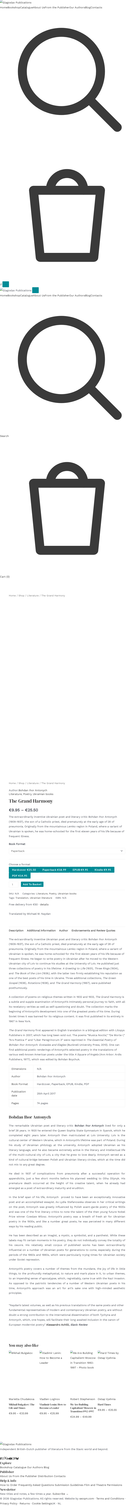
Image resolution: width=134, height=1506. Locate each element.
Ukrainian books (43, 794)
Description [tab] (16, 930)
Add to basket (32, 884)
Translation (22, 898)
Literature (33, 595)
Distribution (45, 1476)
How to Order (8, 1485)
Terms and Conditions (110, 1498)
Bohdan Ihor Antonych (33, 790)
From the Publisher (57, 7)
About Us (39, 7)
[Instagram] (3, 1458)
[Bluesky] (17, 1458)
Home (4, 7)
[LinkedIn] (8, 1458)
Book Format (17, 843)
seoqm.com (86, 1498)
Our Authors (77, 7)
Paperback (54, 869)
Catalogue (26, 7)
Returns (25, 1503)
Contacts (96, 7)
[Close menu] (35, 290)
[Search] (67, 143)
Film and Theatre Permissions (103, 1485)
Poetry (27, 794)
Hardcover (24, 869)
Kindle (103, 869)
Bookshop (14, 7)
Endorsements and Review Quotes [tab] (93, 930)
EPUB (80, 869)
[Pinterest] (15, 1458)
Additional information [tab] (41, 930)
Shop (21, 595)
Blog (88, 7)
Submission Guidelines (69, 1485)
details (44, 904)
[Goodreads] (13, 1458)
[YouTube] (10, 1458)
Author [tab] (63, 930)
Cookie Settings (42, 1503)
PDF (19, 875)
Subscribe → (60, 1493)
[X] (5, 1458)
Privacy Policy (8, 1503)
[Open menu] (5, 284)
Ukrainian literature (41, 898)
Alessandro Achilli (57, 1324)
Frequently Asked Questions (36, 1485)
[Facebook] (1, 1458)
